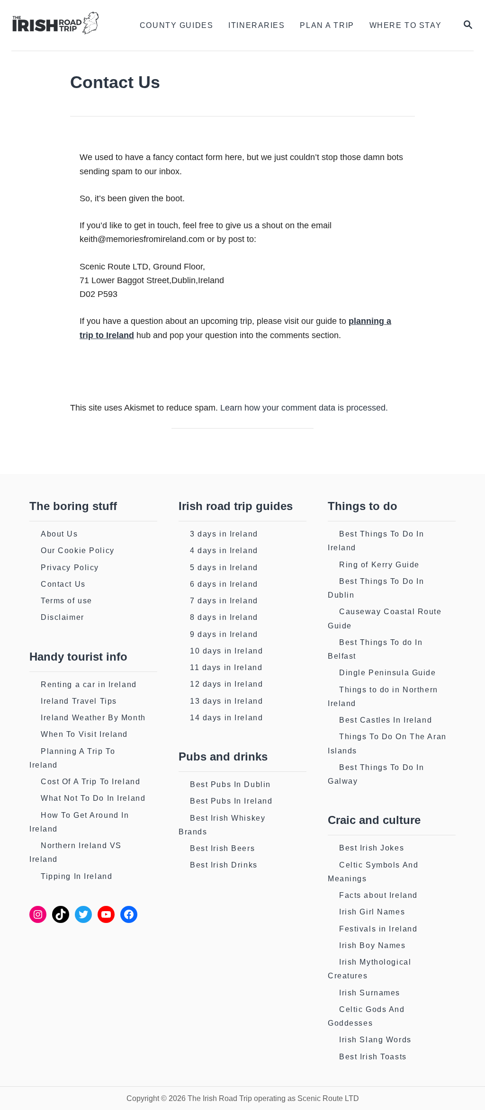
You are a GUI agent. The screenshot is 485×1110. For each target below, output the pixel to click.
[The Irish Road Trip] (62, 25)
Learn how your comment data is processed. (304, 407)
